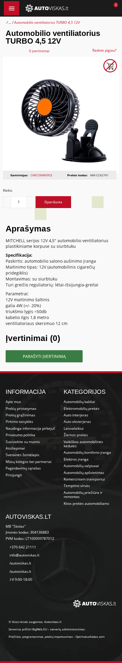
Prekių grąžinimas (20, 415)
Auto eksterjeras (77, 421)
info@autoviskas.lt (24, 555)
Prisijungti (14, 475)
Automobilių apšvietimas (84, 472)
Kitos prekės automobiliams (86, 503)
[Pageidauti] (98, 202)
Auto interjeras (76, 415)
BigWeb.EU (39, 629)
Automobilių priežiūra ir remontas (83, 494)
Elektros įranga (76, 459)
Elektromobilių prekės (81, 408)
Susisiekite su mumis (23, 441)
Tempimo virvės (77, 485)
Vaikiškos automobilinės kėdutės (83, 443)
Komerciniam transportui (84, 479)
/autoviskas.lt (20, 563)
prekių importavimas (59, 637)
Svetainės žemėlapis (22, 454)
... (10, 22)
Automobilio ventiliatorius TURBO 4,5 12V (47, 22)
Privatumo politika (20, 434)
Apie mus (13, 401)
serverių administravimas (67, 629)
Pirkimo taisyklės (19, 421)
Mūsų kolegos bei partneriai (29, 461)
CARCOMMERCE (41, 175)
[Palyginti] (40, 214)
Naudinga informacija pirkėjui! (30, 428)
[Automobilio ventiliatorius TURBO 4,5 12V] (61, 115)
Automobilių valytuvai (81, 465)
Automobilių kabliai (79, 401)
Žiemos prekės (76, 434)
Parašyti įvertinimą (44, 356)
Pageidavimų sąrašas (23, 468)
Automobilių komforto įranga (87, 452)
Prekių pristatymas (21, 408)
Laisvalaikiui (74, 428)
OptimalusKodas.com (90, 637)
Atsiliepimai (15, 448)
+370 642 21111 (22, 547)
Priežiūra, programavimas (26, 637)
